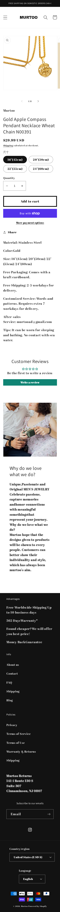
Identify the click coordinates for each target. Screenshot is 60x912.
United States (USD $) (28, 857)
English (28, 879)
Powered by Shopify (37, 906)
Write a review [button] (30, 382)
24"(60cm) (41, 169)
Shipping (8, 145)
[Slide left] (21, 101)
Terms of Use (15, 743)
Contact (12, 673)
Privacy (11, 725)
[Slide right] (38, 101)
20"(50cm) (41, 159)
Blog (9, 700)
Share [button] (12, 232)
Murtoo (24, 906)
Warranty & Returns (21, 751)
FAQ (9, 682)
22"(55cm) (15, 169)
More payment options (30, 222)
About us (12, 665)
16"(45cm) (15, 159)
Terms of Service (18, 734)
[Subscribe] (48, 814)
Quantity (9, 178)
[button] (5, 17)
